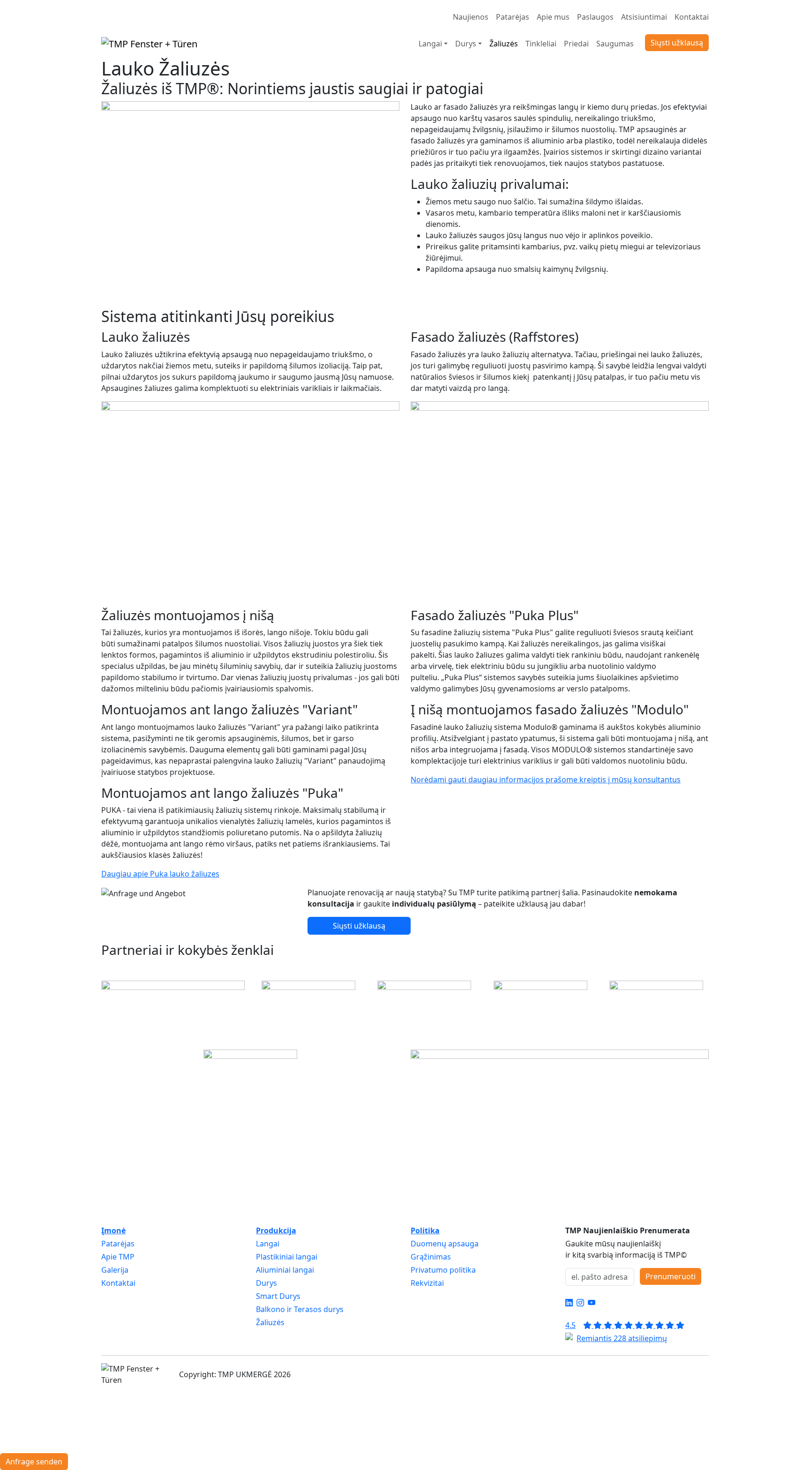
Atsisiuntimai (644, 17)
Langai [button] (430, 43)
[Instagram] (580, 1303)
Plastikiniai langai (286, 1257)
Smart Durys (278, 1296)
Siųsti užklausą (677, 43)
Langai (267, 1243)
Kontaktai (692, 17)
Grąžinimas (431, 1257)
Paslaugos (595, 17)
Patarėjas (512, 17)
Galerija (114, 1270)
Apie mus (553, 17)
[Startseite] (149, 43)
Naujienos (470, 17)
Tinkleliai (540, 43)
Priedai (576, 43)
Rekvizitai (427, 1283)
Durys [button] (465, 43)
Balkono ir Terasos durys (300, 1309)
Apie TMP (118, 1257)
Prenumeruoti (670, 1276)
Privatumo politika (443, 1270)
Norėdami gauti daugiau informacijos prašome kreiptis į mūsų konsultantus (546, 779)
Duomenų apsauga (445, 1243)
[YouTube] (591, 1303)
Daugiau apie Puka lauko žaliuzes (160, 874)
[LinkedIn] (569, 1303)
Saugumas (615, 43)
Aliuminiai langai (285, 1270)
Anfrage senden (34, 1461)
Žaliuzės (503, 43)
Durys (266, 1283)
